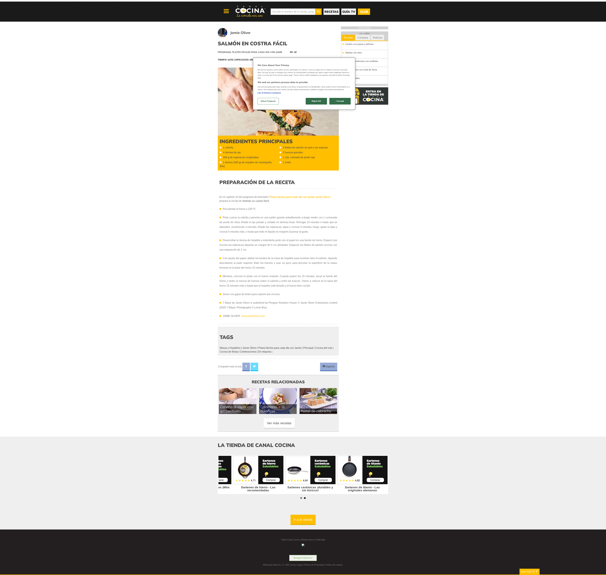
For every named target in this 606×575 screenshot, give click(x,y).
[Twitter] (254, 367)
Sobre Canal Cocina (290, 540)
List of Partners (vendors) (269, 93)
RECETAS (331, 12)
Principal (308, 348)
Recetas (348, 37)
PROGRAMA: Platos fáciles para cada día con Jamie (250, 52)
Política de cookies (334, 565)
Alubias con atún (353, 52)
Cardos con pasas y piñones (359, 44)
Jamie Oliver (249, 348)
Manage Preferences (303, 558)
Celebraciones (248, 351)
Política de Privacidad (314, 565)
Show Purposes (268, 101)
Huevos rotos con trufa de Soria (361, 69)
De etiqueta (264, 351)
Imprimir (330, 366)
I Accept (340, 101)
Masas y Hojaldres (230, 348)
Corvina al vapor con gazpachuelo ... (236, 408)
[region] (304, 83)
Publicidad (320, 540)
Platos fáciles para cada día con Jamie (279, 348)
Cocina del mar (323, 348)
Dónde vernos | (308, 540)
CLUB (364, 12)
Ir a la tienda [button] (303, 519)
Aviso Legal (296, 565)
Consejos (362, 37)
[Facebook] (246, 367)
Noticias (377, 37)
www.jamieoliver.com (253, 316)
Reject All (316, 101)
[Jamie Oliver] (238, 36)
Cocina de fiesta (229, 351)
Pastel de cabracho (316, 411)
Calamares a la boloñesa (272, 408)
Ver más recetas (279, 423)
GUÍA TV (348, 12)
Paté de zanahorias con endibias (361, 61)
